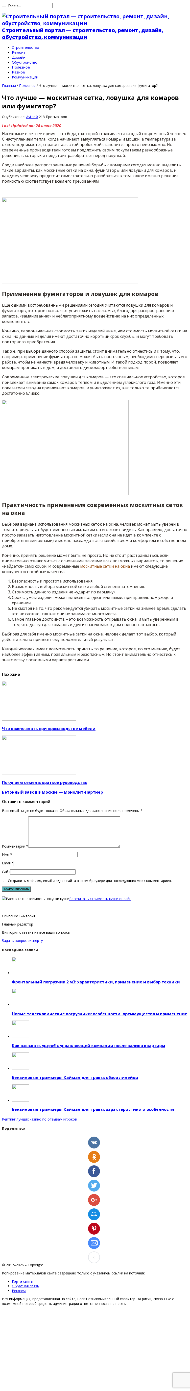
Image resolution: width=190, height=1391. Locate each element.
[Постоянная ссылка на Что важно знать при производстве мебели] (39, 719)
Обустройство (24, 62)
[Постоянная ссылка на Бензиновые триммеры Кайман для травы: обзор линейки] (20, 1068)
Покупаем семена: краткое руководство (44, 782)
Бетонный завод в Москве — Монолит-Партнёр (52, 792)
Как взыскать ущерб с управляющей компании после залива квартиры (88, 1045)
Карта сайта (22, 1281)
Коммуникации (25, 76)
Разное (18, 72)
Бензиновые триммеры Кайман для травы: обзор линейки (75, 1077)
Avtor (31, 116)
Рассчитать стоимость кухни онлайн (100, 898)
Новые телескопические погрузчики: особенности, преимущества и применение (99, 1014)
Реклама (19, 1290)
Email (6, 863)
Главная (9, 85)
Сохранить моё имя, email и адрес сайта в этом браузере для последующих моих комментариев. (90, 880)
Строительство (25, 47)
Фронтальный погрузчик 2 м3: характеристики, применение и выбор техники (96, 982)
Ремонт (18, 52)
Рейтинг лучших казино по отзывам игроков (39, 1119)
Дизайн (18, 57)
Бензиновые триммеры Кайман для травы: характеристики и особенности (93, 1109)
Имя (5, 854)
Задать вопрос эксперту (22, 940)
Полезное (21, 67)
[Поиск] (4, 6)
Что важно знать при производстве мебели (48, 728)
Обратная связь (25, 1286)
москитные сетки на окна (105, 566)
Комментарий (15, 846)
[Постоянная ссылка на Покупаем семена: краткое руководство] (39, 773)
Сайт (6, 871)
